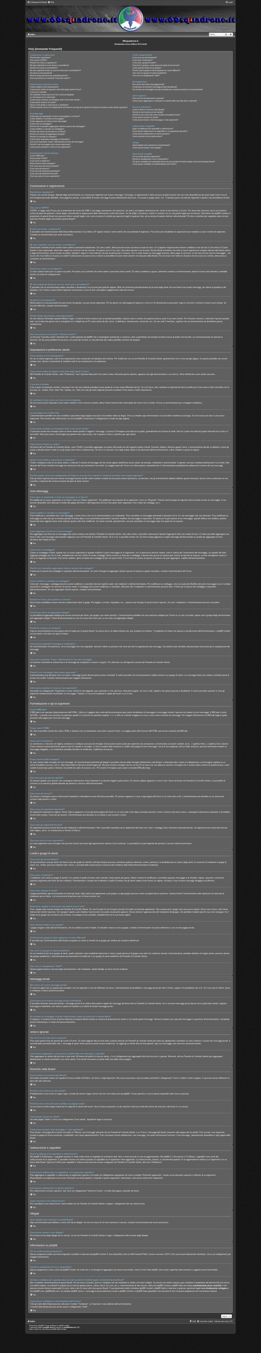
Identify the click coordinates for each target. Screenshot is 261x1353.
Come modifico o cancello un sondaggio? (47, 129)
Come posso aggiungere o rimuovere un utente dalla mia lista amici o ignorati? (164, 101)
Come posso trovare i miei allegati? (146, 148)
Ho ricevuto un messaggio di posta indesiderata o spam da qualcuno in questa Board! (167, 89)
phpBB (40, 1325)
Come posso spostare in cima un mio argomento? (50, 147)
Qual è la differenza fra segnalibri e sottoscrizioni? (152, 129)
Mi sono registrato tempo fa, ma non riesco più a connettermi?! (55, 70)
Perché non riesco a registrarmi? (43, 63)
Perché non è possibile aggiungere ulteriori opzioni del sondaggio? (57, 126)
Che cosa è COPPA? (38, 60)
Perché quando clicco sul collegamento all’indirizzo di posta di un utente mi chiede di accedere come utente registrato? (79, 107)
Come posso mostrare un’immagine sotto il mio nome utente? (55, 100)
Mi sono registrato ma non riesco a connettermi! (49, 65)
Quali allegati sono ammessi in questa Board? (151, 145)
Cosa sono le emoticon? (40, 161)
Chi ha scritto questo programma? (146, 156)
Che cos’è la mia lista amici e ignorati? (148, 98)
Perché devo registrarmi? (40, 58)
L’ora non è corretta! (38, 92)
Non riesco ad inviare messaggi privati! (148, 84)
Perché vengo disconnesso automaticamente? (49, 76)
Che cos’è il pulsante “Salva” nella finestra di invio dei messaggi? (57, 142)
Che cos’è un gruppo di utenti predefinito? (149, 73)
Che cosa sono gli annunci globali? (44, 166)
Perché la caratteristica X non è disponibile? (150, 159)
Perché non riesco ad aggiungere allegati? (47, 134)
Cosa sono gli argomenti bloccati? (44, 174)
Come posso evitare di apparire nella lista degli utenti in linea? (55, 89)
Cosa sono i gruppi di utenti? (144, 63)
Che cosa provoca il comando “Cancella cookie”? (50, 78)
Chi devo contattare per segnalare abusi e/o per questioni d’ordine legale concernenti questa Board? (173, 162)
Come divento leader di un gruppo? (147, 68)
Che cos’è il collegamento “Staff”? (146, 76)
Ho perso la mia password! (41, 73)
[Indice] (130, 16)
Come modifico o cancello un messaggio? (47, 119)
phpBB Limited (99, 1254)
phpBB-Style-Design (59, 1329)
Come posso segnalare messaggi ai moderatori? (50, 139)
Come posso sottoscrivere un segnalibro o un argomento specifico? (160, 131)
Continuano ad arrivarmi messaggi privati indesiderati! (154, 87)
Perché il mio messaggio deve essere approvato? (50, 144)
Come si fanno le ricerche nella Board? (148, 110)
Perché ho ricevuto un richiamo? (43, 137)
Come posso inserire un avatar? (43, 102)
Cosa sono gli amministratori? (144, 58)
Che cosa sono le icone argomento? (45, 176)
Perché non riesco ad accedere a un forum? (48, 132)
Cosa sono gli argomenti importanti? (45, 171)
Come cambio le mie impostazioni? (44, 87)
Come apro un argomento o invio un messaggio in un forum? (55, 116)
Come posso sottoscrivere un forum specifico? (151, 134)
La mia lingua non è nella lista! (42, 97)
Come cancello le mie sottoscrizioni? (147, 136)
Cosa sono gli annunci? (40, 169)
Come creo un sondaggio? (41, 124)
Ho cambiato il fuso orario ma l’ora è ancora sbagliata (52, 95)
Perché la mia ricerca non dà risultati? (147, 112)
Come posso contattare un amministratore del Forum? (154, 164)
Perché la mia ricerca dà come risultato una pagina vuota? (156, 115)
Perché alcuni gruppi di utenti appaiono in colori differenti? (156, 70)
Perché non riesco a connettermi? (44, 68)
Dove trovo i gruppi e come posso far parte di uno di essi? (156, 65)
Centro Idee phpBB (149, 1270)
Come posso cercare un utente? (145, 117)
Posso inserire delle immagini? (42, 163)
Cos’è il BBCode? (37, 156)
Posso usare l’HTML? (39, 158)
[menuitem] (51, 2)
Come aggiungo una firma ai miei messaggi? (48, 121)
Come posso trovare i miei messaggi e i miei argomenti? (155, 120)
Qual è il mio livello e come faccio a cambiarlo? (49, 105)
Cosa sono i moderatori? (142, 60)
